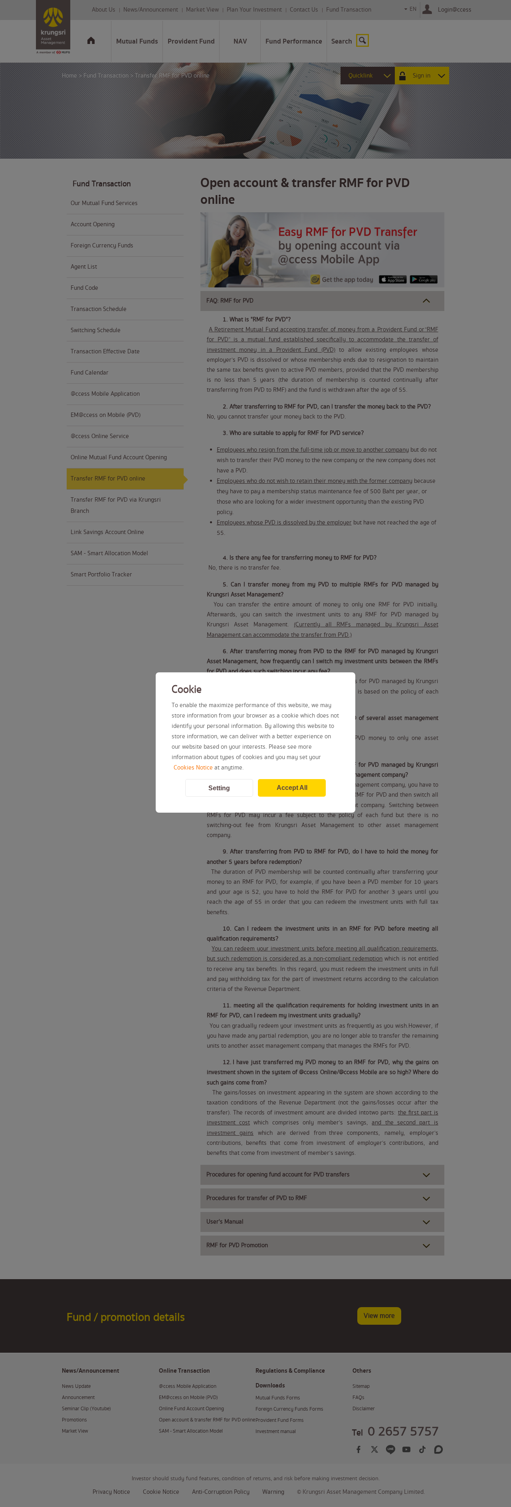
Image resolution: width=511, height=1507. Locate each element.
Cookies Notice (193, 767)
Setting (219, 788)
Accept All (292, 787)
